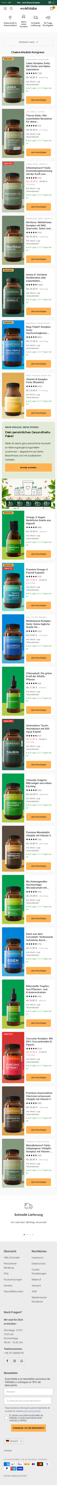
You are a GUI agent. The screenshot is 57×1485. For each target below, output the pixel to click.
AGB (34, 1291)
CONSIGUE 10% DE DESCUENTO (28, 1428)
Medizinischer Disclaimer (39, 1299)
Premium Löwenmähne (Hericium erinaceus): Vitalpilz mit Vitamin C (39, 1096)
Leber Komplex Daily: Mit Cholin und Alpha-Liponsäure (38, 66)
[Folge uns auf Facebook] (7, 1360)
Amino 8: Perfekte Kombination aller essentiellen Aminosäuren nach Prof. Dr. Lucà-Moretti (38, 277)
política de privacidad (31, 1411)
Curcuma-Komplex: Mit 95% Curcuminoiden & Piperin (39, 1041)
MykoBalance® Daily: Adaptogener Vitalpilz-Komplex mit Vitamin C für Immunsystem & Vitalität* (39, 1148)
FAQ (6, 1273)
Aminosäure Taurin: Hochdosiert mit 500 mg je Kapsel (37, 728)
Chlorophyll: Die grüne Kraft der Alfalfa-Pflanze (39, 676)
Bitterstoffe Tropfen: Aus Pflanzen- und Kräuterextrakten (37, 989)
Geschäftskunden (13, 1291)
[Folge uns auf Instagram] (14, 1360)
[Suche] (11, 8)
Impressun (37, 1257)
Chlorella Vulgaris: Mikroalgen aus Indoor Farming (39, 783)
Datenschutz (38, 1263)
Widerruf (36, 1279)
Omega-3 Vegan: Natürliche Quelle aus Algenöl (38, 520)
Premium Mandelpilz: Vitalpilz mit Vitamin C (38, 834)
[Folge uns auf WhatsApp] (21, 1360)
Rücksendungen (13, 1279)
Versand (36, 1285)
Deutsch (14, 1441)
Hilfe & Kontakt (11, 1257)
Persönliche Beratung (10, 1265)
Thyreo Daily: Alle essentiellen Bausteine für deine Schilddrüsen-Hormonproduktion (39, 118)
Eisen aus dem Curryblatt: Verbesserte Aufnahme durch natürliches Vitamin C (39, 937)
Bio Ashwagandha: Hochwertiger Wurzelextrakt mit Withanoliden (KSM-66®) (37, 884)
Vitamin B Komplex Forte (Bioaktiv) (37, 381)
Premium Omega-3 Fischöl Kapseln (37, 571)
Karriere (8, 1285)
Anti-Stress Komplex (31, 2)
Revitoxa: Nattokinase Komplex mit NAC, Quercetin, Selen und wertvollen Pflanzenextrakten (38, 225)
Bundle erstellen (28, 467)
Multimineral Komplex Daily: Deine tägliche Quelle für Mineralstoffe (38, 624)
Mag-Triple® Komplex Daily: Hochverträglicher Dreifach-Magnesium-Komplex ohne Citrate (39, 330)
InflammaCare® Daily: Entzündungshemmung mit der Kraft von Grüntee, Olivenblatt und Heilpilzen (39, 171)
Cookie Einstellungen (39, 1271)
